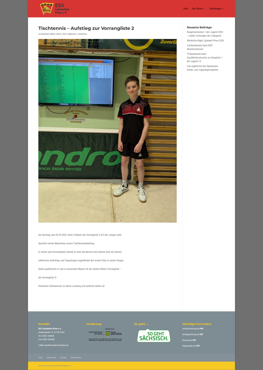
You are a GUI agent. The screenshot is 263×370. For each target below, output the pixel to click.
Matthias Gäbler (48, 34)
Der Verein (197, 9)
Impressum (51, 357)
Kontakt (63, 357)
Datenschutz (76, 357)
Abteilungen (216, 9)
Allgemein (72, 34)
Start (185, 9)
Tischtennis (82, 34)
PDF (201, 328)
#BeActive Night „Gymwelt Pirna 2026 (205, 40)
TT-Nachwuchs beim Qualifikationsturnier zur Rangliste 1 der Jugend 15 (204, 58)
